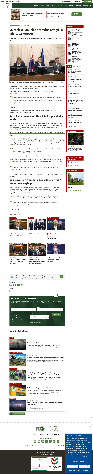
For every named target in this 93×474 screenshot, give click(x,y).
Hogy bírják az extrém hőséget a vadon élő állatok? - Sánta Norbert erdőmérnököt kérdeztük (77, 54)
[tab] (69, 66)
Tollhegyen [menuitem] (78, 5)
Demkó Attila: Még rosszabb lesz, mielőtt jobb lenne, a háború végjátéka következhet (77, 60)
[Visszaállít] (92, 424)
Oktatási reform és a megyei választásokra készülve (74, 162)
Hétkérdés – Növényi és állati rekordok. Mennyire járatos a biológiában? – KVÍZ (75, 149)
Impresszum (21, 445)
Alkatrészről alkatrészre (77, 39)
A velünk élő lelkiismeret (53, 16)
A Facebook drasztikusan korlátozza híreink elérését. (24, 301)
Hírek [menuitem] (48, 5)
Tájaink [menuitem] (42, 5)
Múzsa (48, 434)
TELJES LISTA (72, 126)
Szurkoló (56, 434)
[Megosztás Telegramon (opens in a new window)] (18, 285)
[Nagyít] (92, 418)
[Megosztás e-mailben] (10, 285)
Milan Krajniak (46, 291)
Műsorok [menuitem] (85, 5)
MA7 (35, 434)
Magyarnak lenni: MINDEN (53, 11)
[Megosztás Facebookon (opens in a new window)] (14, 285)
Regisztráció (77, 1)
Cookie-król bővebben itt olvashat (78, 470)
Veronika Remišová (26, 291)
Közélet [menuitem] (36, 5)
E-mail (38, 307)
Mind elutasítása (72, 466)
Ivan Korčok (37, 291)
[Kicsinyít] (92, 421)
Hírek (41, 434)
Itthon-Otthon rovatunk (74, 190)
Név (12, 307)
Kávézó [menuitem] (71, 5)
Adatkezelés (51, 445)
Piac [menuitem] (66, 5)
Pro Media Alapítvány (32, 445)
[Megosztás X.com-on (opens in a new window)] (22, 285)
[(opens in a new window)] (35, 441)
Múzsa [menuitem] (53, 5)
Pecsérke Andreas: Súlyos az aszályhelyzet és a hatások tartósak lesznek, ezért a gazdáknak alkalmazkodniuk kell (77, 32)
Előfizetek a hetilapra (76, 14)
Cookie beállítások (62, 445)
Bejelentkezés (67, 1)
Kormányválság (14, 291)
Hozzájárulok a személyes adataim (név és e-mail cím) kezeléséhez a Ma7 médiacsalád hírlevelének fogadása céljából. (20, 318)
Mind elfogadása (84, 466)
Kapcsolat (43, 445)
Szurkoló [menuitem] (60, 5)
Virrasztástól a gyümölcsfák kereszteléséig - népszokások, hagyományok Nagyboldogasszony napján (77, 45)
